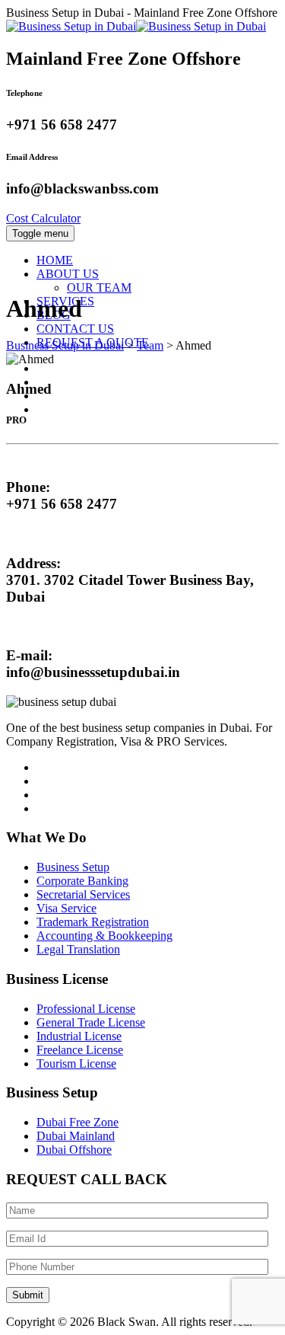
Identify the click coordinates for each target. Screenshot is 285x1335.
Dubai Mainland (75, 1135)
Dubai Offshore (74, 1149)
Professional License (85, 1008)
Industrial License (79, 1036)
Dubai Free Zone (77, 1122)
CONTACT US (75, 328)
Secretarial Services (83, 894)
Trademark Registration (92, 921)
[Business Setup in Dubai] (136, 26)
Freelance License (79, 1049)
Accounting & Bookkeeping (104, 935)
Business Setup (72, 867)
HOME (54, 260)
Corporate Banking (82, 880)
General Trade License (90, 1022)
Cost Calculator (43, 218)
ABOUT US (67, 273)
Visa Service (66, 908)
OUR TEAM (99, 287)
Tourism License (76, 1063)
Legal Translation (78, 949)
